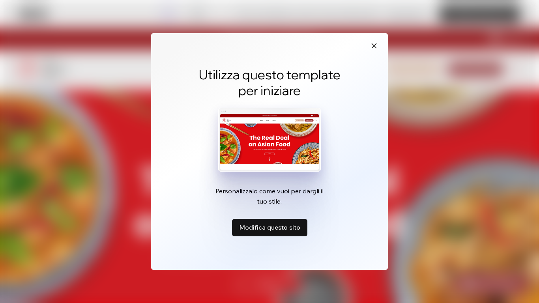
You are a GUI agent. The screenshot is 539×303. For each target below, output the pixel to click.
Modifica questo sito (269, 227)
